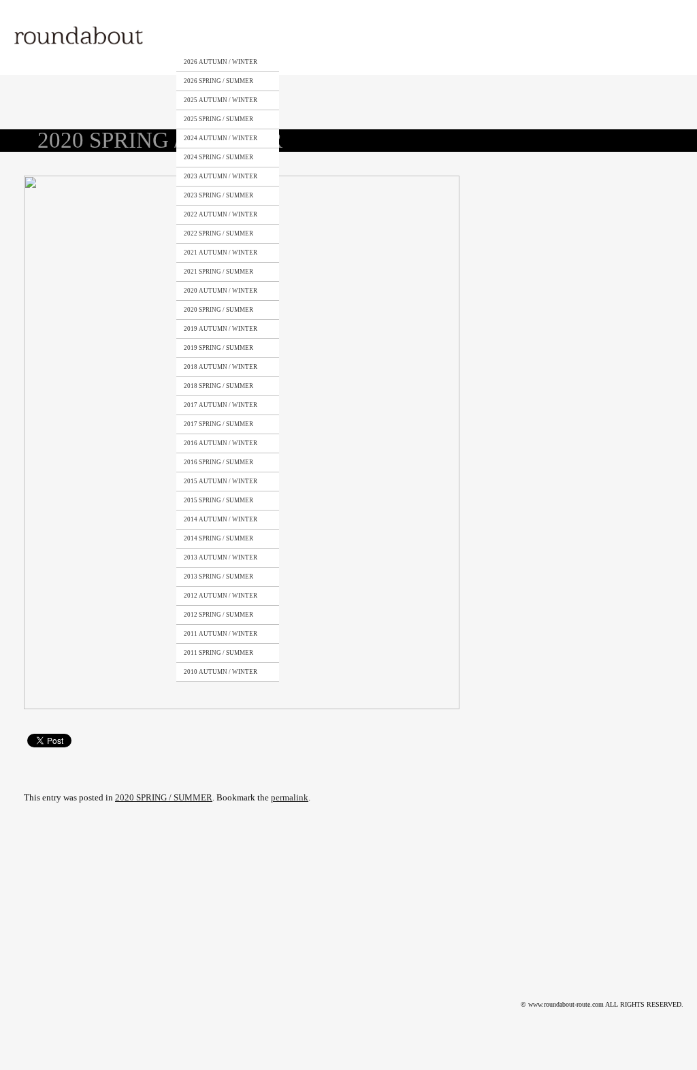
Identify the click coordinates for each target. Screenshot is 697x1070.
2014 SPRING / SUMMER (218, 538)
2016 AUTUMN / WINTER (220, 443)
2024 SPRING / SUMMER (218, 157)
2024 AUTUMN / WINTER (220, 138)
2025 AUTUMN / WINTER (220, 100)
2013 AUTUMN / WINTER (220, 557)
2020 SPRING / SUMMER (218, 309)
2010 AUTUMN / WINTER (220, 671)
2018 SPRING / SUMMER (218, 386)
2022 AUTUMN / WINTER (220, 214)
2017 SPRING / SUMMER (218, 424)
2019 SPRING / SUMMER (218, 347)
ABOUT (289, 36)
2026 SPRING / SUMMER (218, 81)
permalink (289, 797)
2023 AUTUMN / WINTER (220, 176)
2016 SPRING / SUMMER (218, 462)
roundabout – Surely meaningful (79, 37)
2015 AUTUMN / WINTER (220, 481)
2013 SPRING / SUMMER (218, 576)
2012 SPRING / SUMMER (218, 614)
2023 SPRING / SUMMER (218, 195)
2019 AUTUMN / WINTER (220, 328)
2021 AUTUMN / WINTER (220, 252)
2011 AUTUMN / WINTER (220, 633)
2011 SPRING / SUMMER (218, 652)
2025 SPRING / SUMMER (218, 119)
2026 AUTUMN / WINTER (220, 62)
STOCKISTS (349, 36)
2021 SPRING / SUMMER (218, 271)
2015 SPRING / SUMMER (218, 500)
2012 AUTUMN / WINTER (220, 595)
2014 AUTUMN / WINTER (220, 519)
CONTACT (414, 36)
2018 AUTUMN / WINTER (220, 366)
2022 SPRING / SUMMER (218, 233)
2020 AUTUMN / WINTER (220, 290)
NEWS (473, 36)
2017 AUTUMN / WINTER (220, 405)
